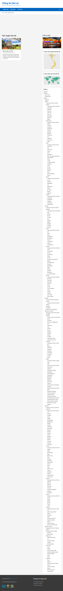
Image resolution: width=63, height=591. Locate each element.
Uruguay (49, 333)
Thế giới (20, 9)
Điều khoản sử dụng (38, 583)
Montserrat (49, 372)
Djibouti (49, 438)
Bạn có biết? (47, 95)
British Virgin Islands (51, 402)
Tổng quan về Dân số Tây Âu (53, 230)
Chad (48, 516)
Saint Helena (50, 462)
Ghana (48, 451)
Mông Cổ (49, 117)
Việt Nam (12, 9)
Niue (48, 560)
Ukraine (48, 214)
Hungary (49, 220)
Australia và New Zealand (51, 531)
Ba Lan (48, 215)
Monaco (49, 243)
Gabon (48, 521)
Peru (48, 323)
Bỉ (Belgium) (49, 236)
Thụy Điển (49, 280)
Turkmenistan (50, 204)
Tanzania (49, 415)
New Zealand (50, 534)
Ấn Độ (48, 180)
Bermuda (48, 306)
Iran (48, 185)
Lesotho (49, 487)
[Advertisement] (31, 23)
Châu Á (46, 101)
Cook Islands (50, 571)
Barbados (49, 380)
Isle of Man (49, 294)
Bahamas (49, 378)
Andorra (49, 269)
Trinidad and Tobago (51, 370)
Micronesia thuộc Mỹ (51, 550)
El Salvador (49, 352)
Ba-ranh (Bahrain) (51, 173)
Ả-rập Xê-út (49, 149)
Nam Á (47, 177)
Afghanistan (49, 186)
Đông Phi (48, 409)
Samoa (48, 568)
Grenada (49, 386)
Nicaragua (49, 351)
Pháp (48, 233)
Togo (48, 467)
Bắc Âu (47, 275)
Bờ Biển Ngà (49, 452)
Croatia (48, 257)
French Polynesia (51, 566)
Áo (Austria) (49, 238)
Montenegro (49, 265)
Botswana (49, 486)
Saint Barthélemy (51, 373)
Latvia (48, 290)
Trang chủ (5, 9)
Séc (48, 219)
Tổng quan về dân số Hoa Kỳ (53, 303)
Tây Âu (47, 228)
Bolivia (48, 330)
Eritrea (48, 434)
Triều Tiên (49, 112)
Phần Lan (49, 283)
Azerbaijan (49, 154)
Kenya (48, 417)
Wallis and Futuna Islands (52, 563)
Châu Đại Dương (48, 526)
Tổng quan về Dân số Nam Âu (53, 248)
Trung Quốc (49, 107)
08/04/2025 (46, 46)
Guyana (48, 335)
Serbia (48, 256)
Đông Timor (49, 140)
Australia (49, 532)
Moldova (49, 227)
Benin (48, 465)
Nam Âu (47, 246)
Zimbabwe (49, 426)
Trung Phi (48, 507)
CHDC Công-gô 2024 (51, 511)
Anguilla (49, 404)
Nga (48, 212)
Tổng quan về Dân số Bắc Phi (53, 496)
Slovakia (49, 225)
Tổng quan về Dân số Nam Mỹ (53, 317)
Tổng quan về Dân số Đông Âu (53, 210)
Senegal (49, 459)
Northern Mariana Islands (52, 552)
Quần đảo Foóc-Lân (51, 339)
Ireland (48, 286)
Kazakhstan (49, 199)
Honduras (49, 349)
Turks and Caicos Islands (52, 401)
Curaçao (49, 383)
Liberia (48, 470)
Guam (48, 547)
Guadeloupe (49, 375)
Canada (47, 304)
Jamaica (49, 368)
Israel (48, 159)
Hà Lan (48, 235)
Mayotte (49, 442)
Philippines (49, 128)
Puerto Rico (49, 367)
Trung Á (47, 194)
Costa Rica (49, 354)
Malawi (48, 423)
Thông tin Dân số (10, 3)
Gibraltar (49, 270)
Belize (48, 357)
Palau (48, 555)
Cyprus (48, 175)
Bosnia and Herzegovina (52, 259)
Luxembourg (50, 241)
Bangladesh (49, 183)
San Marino (49, 272)
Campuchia (49, 135)
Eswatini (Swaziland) (51, 489)
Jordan (48, 160)
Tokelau (49, 561)
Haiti (48, 363)
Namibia (49, 484)
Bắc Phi (47, 494)
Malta (48, 267)
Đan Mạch (49, 282)
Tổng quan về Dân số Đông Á (53, 106)
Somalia (49, 433)
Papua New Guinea (51, 537)
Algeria (48, 500)
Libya (48, 505)
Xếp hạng (47, 99)
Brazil (48, 318)
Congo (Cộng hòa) (51, 520)
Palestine (49, 164)
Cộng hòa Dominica (51, 393)
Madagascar (50, 421)
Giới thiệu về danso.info (39, 581)
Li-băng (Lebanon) (51, 162)
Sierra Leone (50, 468)
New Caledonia (50, 544)
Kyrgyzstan (49, 202)
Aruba (48, 389)
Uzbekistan (49, 198)
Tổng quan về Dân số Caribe (53, 360)
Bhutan (48, 191)
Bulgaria (49, 223)
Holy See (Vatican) (51, 273)
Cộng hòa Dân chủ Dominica (53, 365)
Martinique (49, 376)
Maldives (49, 193)
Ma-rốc (48, 502)
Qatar (48, 172)
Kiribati (48, 548)
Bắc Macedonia (50, 262)
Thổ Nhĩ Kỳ (49, 146)
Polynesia (48, 558)
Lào (48, 136)
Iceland (48, 293)
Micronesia (48, 545)
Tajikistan (49, 201)
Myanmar (49, 131)
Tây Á (47, 143)
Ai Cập (48, 497)
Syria (48, 152)
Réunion (49, 439)
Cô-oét (48, 167)
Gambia (48, 473)
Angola (48, 513)
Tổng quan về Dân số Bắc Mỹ (52, 299)
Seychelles (49, 444)
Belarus (49, 222)
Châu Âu (46, 206)
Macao (48, 119)
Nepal (48, 188)
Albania (48, 261)
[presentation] (58, 35)
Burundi (48, 431)
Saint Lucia (49, 381)
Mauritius (49, 436)
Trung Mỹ (48, 341)
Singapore (49, 138)
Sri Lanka (49, 189)
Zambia (48, 425)
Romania (49, 217)
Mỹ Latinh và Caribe (49, 311)
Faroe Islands (50, 296)
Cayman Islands (50, 394)
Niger (48, 454)
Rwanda (49, 430)
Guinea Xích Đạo (50, 523)
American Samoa (50, 569)
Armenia (49, 170)
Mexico (48, 346)
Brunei (48, 141)
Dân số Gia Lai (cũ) (8, 51)
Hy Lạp (48, 252)
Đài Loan (49, 114)
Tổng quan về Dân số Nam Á (53, 178)
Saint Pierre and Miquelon (51, 309)
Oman (48, 165)
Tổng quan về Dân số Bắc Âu (53, 277)
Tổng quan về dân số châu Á (52, 103)
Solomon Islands (51, 540)
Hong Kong (49, 116)
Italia (48, 249)
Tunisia (48, 504)
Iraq (48, 148)
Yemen (48, 151)
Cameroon (49, 515)
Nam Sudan (49, 428)
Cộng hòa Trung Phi (51, 518)
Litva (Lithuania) (50, 288)
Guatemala (49, 347)
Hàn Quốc (49, 111)
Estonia (48, 291)
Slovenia (49, 264)
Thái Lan (49, 130)
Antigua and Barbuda (51, 391)
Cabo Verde (49, 476)
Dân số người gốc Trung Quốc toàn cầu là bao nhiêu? (51, 43)
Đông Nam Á (48, 120)
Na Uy (48, 285)
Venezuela (49, 325)
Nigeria (48, 449)
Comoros (49, 441)
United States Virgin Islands (53, 388)
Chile (48, 327)
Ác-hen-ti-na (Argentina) (52, 322)
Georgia (49, 168)
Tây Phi (47, 446)
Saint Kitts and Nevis (51, 396)
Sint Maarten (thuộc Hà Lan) (53, 397)
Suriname (49, 336)
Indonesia (49, 127)
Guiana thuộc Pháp (51, 338)
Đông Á (47, 104)
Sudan (48, 499)
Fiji (47, 539)
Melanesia (48, 535)
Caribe (47, 359)
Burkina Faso (50, 455)
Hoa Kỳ (47, 301)
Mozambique (50, 420)
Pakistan (49, 181)
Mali (48, 457)
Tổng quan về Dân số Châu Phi (52, 407)
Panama (49, 355)
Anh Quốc (49, 278)
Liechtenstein (50, 244)
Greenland (48, 307)
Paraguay (49, 331)
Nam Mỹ (48, 315)
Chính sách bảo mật (38, 585)
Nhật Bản (49, 109)
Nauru (48, 556)
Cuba (48, 362)
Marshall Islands (50, 553)
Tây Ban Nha (49, 251)
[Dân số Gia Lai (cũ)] (11, 43)
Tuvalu (48, 565)
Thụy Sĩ (48, 240)
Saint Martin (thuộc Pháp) (52, 399)
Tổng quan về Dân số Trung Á (53, 196)
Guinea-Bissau (50, 475)
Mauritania (49, 472)
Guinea (48, 463)
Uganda (48, 418)
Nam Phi (48, 478)
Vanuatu (49, 542)
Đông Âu (48, 209)
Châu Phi (47, 406)
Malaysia (49, 133)
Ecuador (49, 328)
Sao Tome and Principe (52, 524)
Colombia (49, 320)
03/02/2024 (5, 52)
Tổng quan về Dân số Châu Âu (52, 207)
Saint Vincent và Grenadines (53, 385)
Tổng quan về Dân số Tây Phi (53, 447)
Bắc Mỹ (46, 298)
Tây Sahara (49, 460)
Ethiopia (49, 413)
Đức (48, 231)
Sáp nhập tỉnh (48, 96)
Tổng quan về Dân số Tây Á (53, 144)
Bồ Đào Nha (49, 254)
